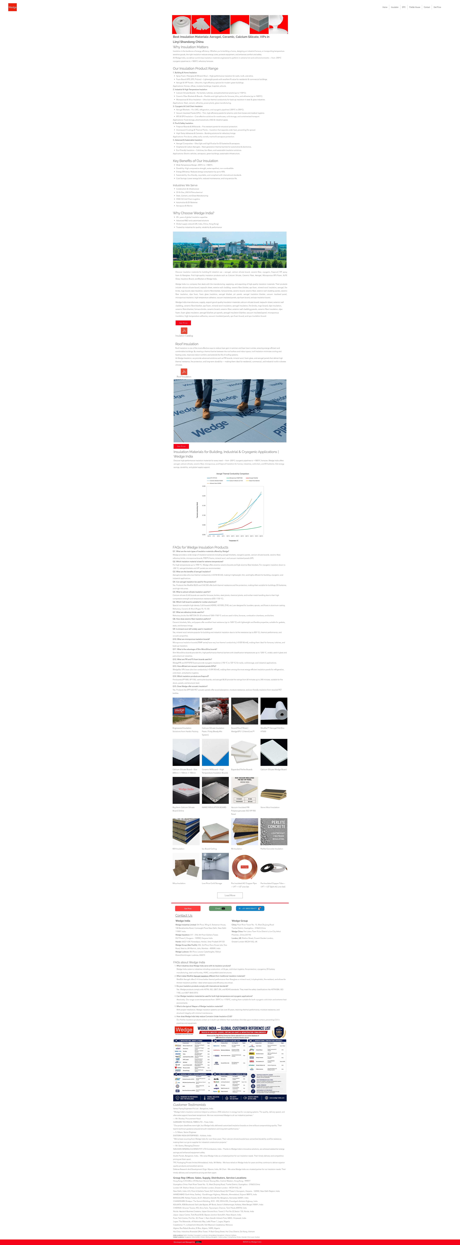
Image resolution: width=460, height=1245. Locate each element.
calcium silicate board (190, 287)
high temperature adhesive (205, 297)
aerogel (281, 287)
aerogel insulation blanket (254, 294)
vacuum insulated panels (226, 297)
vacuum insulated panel (277, 294)
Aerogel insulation (201, 976)
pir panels (237, 294)
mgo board (185, 291)
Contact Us (183, 915)
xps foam (253, 287)
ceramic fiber (251, 291)
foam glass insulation (208, 294)
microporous (180, 297)
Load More (230, 895)
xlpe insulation (197, 291)
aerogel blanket (225, 294)
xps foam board (243, 297)
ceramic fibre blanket (212, 291)
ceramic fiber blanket (240, 287)
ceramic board (239, 291)
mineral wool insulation (267, 287)
